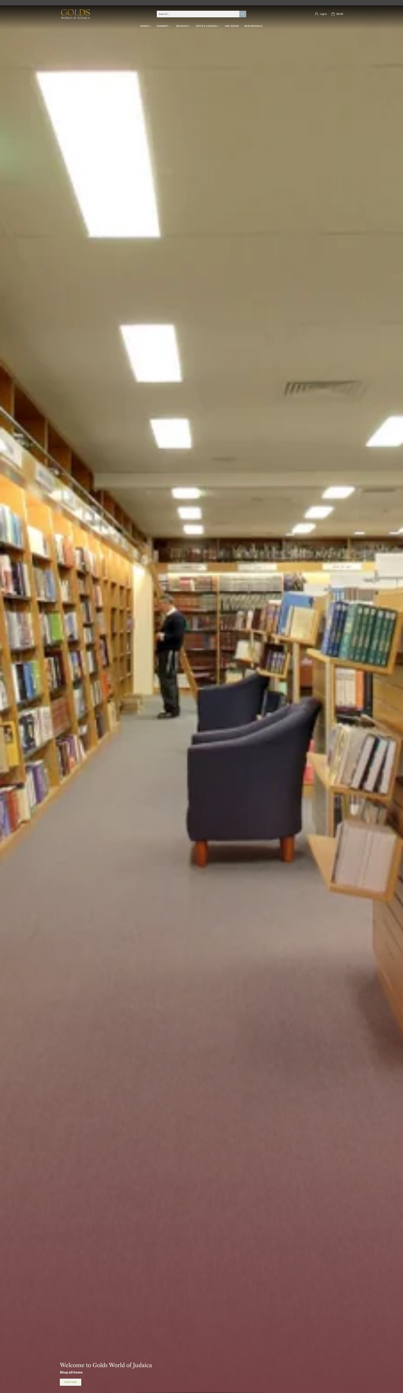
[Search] (242, 14)
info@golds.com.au (230, 2)
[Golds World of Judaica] (75, 14)
